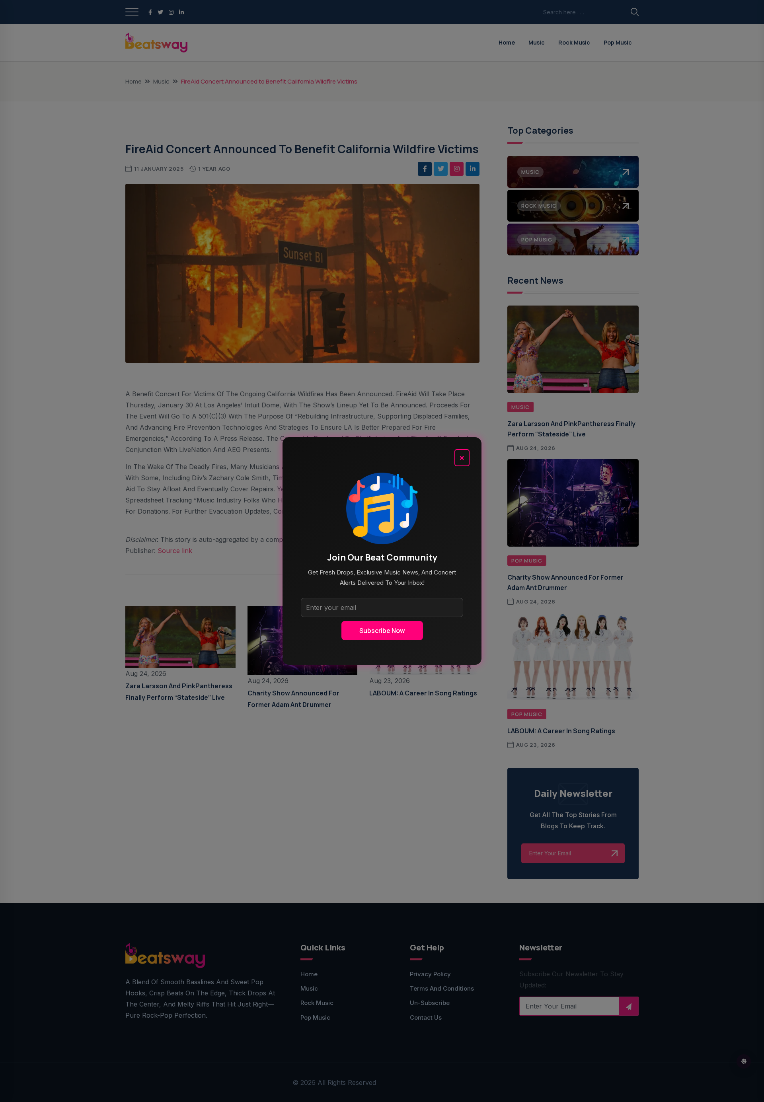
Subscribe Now (382, 630)
